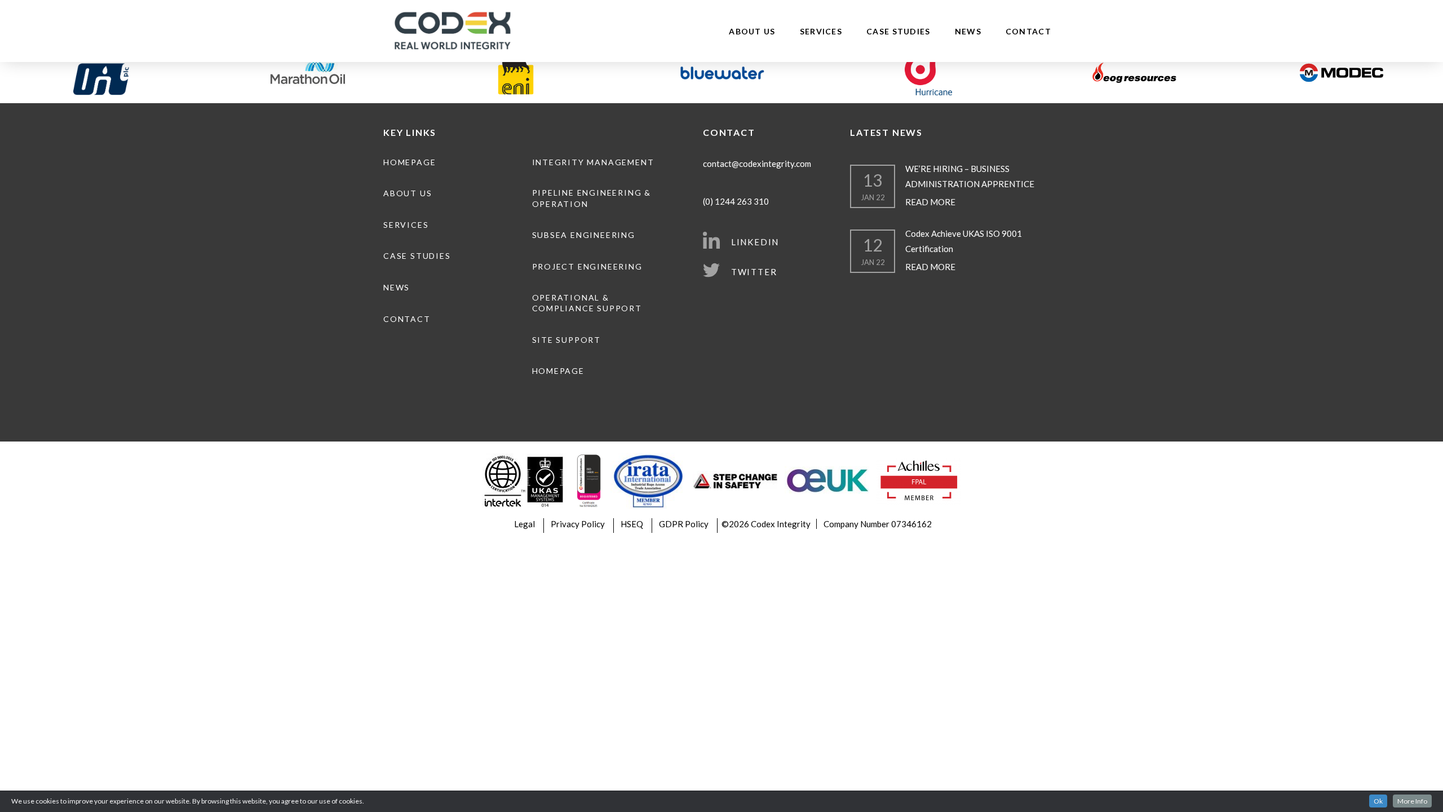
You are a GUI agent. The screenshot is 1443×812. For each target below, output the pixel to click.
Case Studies (898, 31)
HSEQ (632, 524)
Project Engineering (587, 266)
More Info (1412, 801)
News (968, 31)
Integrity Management (593, 162)
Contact (1028, 31)
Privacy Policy (578, 524)
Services (821, 31)
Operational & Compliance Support (587, 303)
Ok (1378, 801)
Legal (524, 524)
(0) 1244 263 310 (736, 201)
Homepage (409, 162)
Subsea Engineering (583, 235)
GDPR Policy (684, 524)
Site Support (566, 340)
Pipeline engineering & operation (591, 198)
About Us (752, 31)
